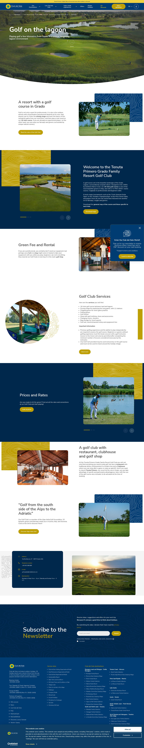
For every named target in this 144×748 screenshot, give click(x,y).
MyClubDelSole (15, 717)
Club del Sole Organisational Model (58, 674)
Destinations (17, 14)
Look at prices (26, 409)
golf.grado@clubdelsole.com (29, 572)
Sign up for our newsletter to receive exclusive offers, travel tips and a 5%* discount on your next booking (127, 245)
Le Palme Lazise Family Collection (120, 693)
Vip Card (51, 702)
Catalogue (51, 690)
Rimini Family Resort (91, 678)
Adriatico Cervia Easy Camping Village (96, 691)
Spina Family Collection (92, 699)
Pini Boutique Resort (91, 694)
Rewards (103, 7)
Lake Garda (113, 688)
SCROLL (72, 46)
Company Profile (53, 692)
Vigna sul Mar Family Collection (94, 701)
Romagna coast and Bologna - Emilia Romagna (96, 670)
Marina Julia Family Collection (118, 708)
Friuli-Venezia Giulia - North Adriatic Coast (35, 14)
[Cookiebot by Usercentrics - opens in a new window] (12, 744)
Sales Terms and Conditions (56, 679)
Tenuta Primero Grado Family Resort (58, 14)
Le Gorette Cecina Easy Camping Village (96, 717)
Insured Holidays (53, 697)
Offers (82, 6)
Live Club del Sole (49, 6)
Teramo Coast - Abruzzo (117, 669)
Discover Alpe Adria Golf (28, 531)
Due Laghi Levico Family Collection (120, 718)
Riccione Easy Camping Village (94, 676)
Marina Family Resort (91, 684)
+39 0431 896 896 (27, 565)
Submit (116, 633)
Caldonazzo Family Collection (119, 721)
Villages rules (52, 685)
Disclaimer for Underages (55, 700)
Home (11, 14)
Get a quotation (118, 6)
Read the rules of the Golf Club (30, 132)
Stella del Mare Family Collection (94, 714)
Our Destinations (33, 6)
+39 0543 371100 (14, 698)
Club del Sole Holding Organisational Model (60, 669)
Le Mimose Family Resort (117, 684)
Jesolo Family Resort (116, 700)
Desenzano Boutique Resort (118, 690)
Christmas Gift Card (54, 705)
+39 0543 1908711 (15, 687)
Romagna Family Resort (92, 673)
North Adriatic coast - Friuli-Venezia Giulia (120, 704)
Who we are (14, 702)
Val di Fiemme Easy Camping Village (120, 724)
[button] (136, 6)
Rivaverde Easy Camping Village (94, 696)
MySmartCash (15, 714)
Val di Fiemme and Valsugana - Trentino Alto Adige (122, 715)
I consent (82, 641)
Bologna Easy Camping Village (94, 704)
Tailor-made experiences (67, 6)
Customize (126, 735)
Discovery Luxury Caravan (18, 720)
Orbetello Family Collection (93, 709)
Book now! (85, 352)
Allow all (128, 729)
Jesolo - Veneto (114, 697)
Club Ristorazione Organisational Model (59, 672)
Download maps (91, 212)
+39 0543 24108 (14, 682)
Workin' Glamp (15, 723)
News (12, 705)
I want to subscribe (127, 256)
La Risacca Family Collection (118, 681)
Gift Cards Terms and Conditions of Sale (59, 682)
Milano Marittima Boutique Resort (95, 689)
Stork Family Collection (117, 672)
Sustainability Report (54, 677)
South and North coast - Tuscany (95, 707)
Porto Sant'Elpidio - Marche (118, 679)
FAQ (12, 711)
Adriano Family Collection (93, 681)
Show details (30, 744)
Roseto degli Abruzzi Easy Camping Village (122, 674)
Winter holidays (90, 6)
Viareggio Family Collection (93, 712)
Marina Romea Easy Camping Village (95, 686)
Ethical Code (52, 695)
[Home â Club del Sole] (14, 6)
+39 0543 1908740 (15, 693)
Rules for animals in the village (56, 687)
